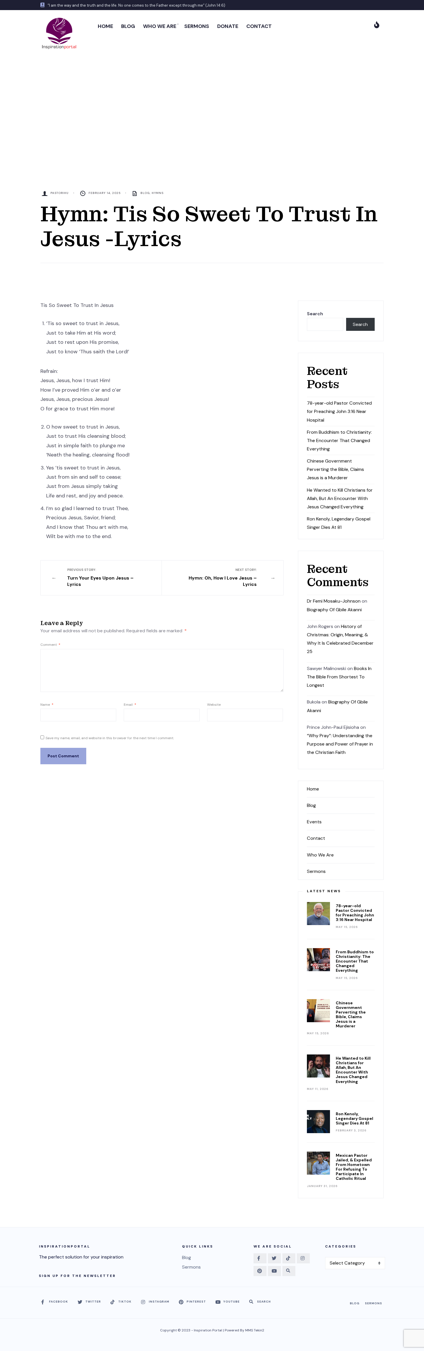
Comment (50, 644)
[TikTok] (288, 1258)
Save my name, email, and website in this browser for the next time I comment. (110, 738)
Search (315, 314)
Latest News (324, 891)
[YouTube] (274, 1271)
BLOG (128, 26)
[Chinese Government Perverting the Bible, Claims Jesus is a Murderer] (318, 1010)
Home (313, 789)
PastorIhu (59, 193)
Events (314, 822)
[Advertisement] (212, 99)
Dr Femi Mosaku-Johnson (334, 601)
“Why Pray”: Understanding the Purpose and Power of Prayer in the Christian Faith (340, 744)
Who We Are (320, 855)
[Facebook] (260, 1258)
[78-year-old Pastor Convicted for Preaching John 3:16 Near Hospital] (318, 913)
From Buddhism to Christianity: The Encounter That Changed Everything (339, 440)
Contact (316, 838)
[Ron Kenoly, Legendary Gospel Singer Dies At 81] (318, 1121)
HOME (105, 26)
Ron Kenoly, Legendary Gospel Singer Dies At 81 (354, 1118)
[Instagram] (303, 1258)
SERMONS (196, 26)
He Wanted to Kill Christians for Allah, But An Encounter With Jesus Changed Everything (340, 498)
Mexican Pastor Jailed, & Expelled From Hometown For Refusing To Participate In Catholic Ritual (354, 1167)
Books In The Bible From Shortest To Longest (339, 676)
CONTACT (259, 26)
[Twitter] (274, 1258)
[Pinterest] (260, 1271)
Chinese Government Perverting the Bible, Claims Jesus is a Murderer (335, 469)
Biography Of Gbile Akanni (334, 610)
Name (46, 704)
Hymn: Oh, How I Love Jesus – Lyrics (223, 578)
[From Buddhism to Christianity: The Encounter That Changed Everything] (318, 959)
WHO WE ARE (159, 26)
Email (130, 704)
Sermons (316, 871)
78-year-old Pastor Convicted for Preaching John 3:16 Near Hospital (339, 411)
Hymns (158, 193)
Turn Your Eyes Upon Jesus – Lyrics (100, 578)
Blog (145, 193)
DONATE (227, 26)
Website (214, 704)
